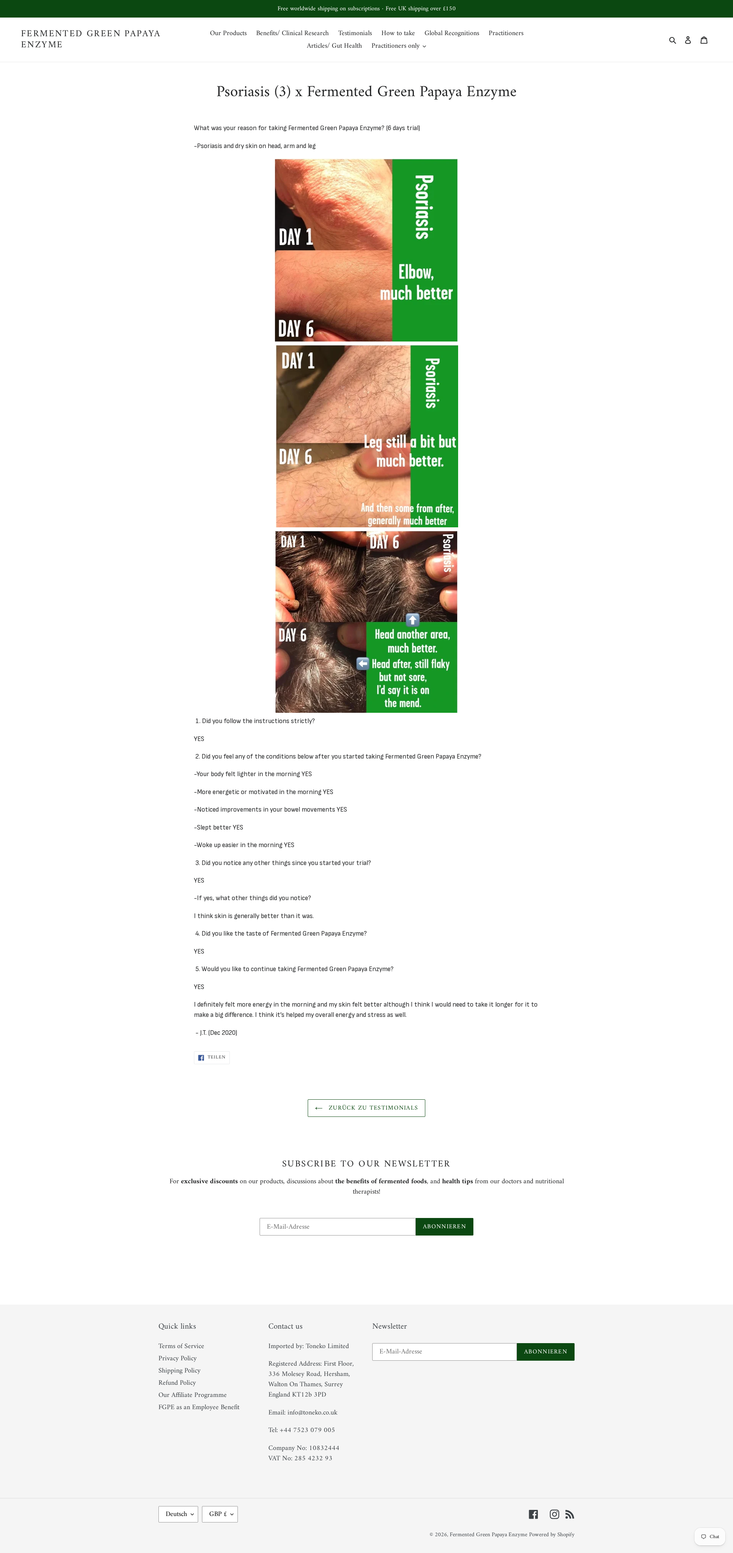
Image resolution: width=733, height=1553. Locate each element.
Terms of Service (181, 1346)
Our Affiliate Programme (192, 1395)
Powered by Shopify (552, 1535)
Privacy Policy (177, 1359)
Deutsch (176, 1514)
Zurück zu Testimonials (372, 1108)
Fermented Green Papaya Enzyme (91, 40)
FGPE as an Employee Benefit (198, 1407)
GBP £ (218, 1514)
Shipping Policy (179, 1371)
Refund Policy (177, 1383)
